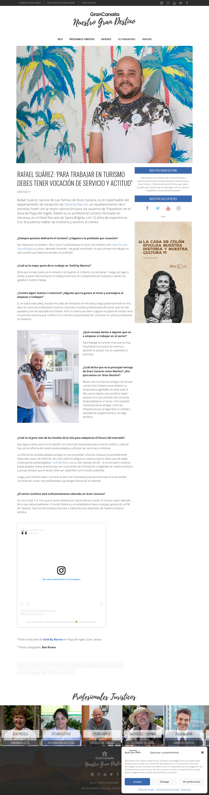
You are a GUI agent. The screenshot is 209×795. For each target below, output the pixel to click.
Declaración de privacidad (167, 789)
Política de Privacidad (90, 788)
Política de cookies (146, 789)
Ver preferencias (191, 781)
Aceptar (137, 781)
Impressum (186, 789)
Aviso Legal (106, 788)
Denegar (164, 781)
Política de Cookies (120, 788)
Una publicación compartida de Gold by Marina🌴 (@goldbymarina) (61, 622)
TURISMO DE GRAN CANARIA (30, 2)
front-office (77, 665)
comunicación (46, 665)
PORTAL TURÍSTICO (89, 2)
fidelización (62, 665)
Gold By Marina (61, 462)
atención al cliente (27, 665)
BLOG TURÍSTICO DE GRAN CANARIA (61, 2)
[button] (202, 752)
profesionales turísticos (62, 671)
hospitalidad (93, 665)
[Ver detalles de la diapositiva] (20, 725)
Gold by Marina (76, 204)
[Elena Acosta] (163, 272)
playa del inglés (40, 671)
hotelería (107, 665)
